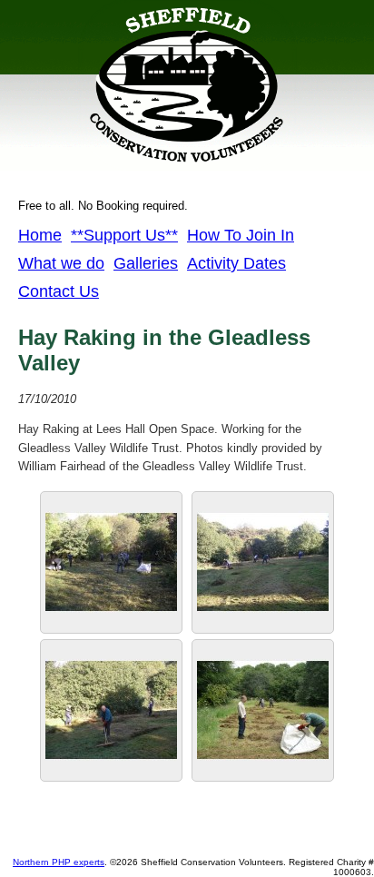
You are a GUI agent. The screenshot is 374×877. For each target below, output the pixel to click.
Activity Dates (236, 263)
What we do (61, 263)
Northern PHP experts (58, 862)
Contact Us (58, 291)
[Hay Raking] (263, 772)
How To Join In (240, 235)
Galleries (145, 263)
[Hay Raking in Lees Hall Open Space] (111, 624)
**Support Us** (124, 235)
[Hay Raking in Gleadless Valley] (111, 772)
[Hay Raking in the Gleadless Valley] (263, 624)
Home (40, 235)
